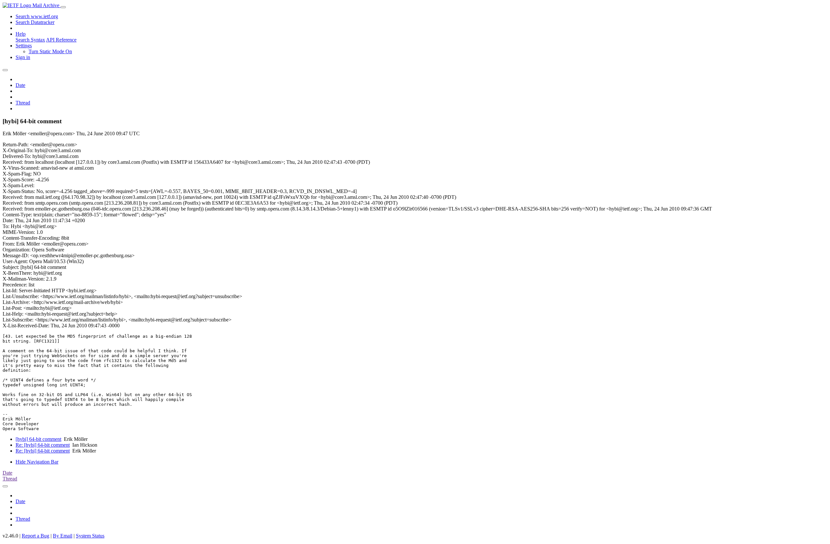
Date (20, 85)
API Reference (61, 39)
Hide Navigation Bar (37, 462)
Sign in (23, 57)
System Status (90, 535)
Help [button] (21, 34)
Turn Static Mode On (50, 51)
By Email (62, 535)
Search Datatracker (35, 22)
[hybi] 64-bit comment (38, 439)
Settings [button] (24, 45)
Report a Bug (35, 535)
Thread (23, 102)
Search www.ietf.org (37, 16)
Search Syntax (30, 39)
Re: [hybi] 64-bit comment (43, 445)
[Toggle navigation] (63, 7)
